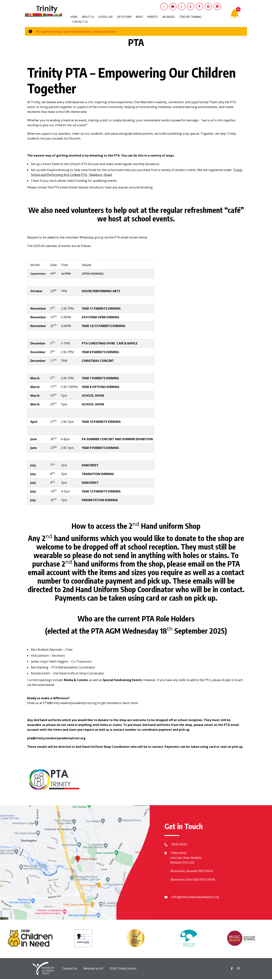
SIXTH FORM (124, 16)
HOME (73, 16)
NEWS (139, 16)
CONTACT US (80, 21)
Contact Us (69, 968)
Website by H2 (93, 968)
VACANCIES (168, 16)
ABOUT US (88, 16)
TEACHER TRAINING (190, 16)
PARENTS (152, 16)
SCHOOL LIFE (105, 16)
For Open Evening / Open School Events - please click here (76, 31)
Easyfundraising (58, 170)
